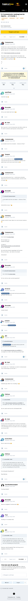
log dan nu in (16, 567)
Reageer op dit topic (14, 32)
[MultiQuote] (2, 68)
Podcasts (9, 27)
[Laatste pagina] (26, 37)
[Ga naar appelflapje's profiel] (2, 93)
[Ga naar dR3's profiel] (2, 336)
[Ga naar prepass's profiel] (2, 321)
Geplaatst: (10, 44)
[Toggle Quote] (3, 196)
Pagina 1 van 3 (12, 36)
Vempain (7, 154)
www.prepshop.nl (15, 77)
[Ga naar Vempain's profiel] (2, 155)
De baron (7, 288)
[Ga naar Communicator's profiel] (2, 43)
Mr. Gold (7, 122)
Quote (6, 68)
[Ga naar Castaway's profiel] (2, 216)
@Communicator (18, 159)
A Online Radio (10, 237)
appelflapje (8, 92)
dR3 (6, 336)
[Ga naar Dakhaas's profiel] (2, 395)
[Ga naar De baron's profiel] (2, 289)
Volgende (21, 36)
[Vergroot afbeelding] (5, 58)
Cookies (18, 597)
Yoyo (6, 515)
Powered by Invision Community (14, 598)
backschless (8, 438)
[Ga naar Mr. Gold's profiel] (2, 123)
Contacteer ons (11, 597)
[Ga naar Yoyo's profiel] (2, 515)
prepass (7, 320)
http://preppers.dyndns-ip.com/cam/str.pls (10, 245)
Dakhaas (7, 394)
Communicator (6, 26)
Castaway (8, 215)
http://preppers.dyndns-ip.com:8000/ (12, 350)
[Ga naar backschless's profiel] (2, 439)
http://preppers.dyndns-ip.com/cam (12, 53)
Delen (7, 582)
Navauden (8, 107)
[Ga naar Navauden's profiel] (2, 108)
